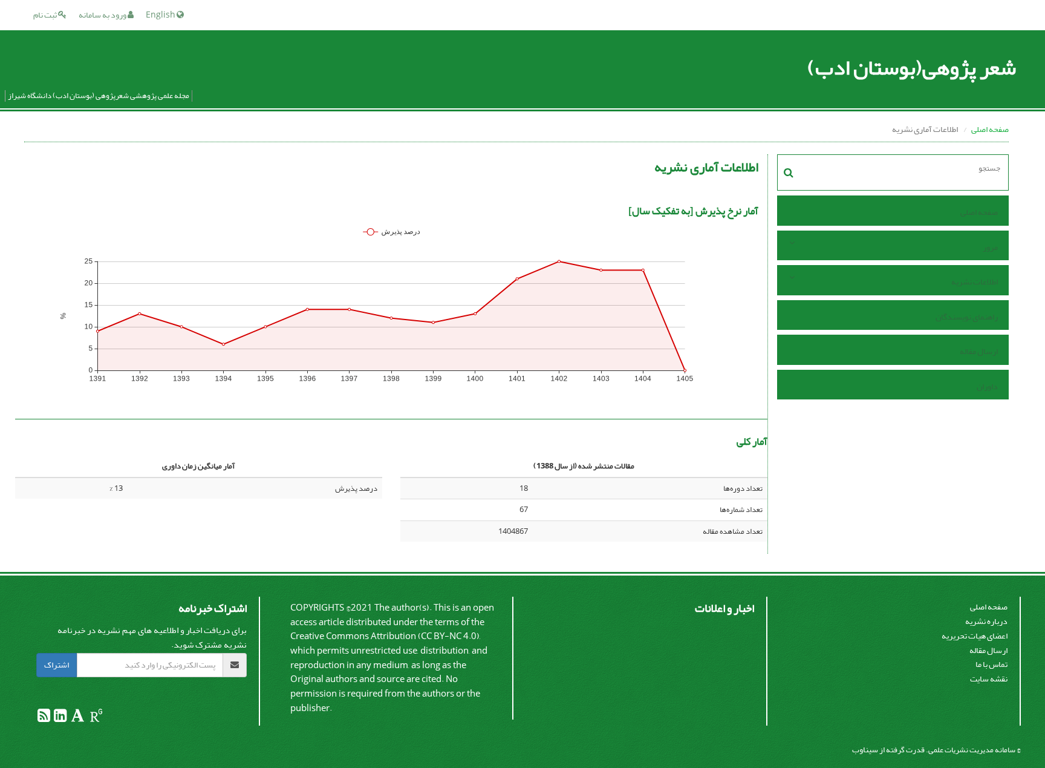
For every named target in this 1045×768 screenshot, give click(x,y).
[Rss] (43, 718)
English (161, 15)
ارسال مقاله (979, 351)
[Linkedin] (59, 718)
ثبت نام (45, 15)
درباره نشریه (986, 621)
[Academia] (77, 718)
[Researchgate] (95, 718)
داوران (987, 386)
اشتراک (56, 665)
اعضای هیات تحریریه (975, 636)
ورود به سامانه (103, 15)
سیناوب (865, 749)
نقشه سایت (989, 679)
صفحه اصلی (990, 129)
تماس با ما (991, 664)
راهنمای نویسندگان (967, 317)
